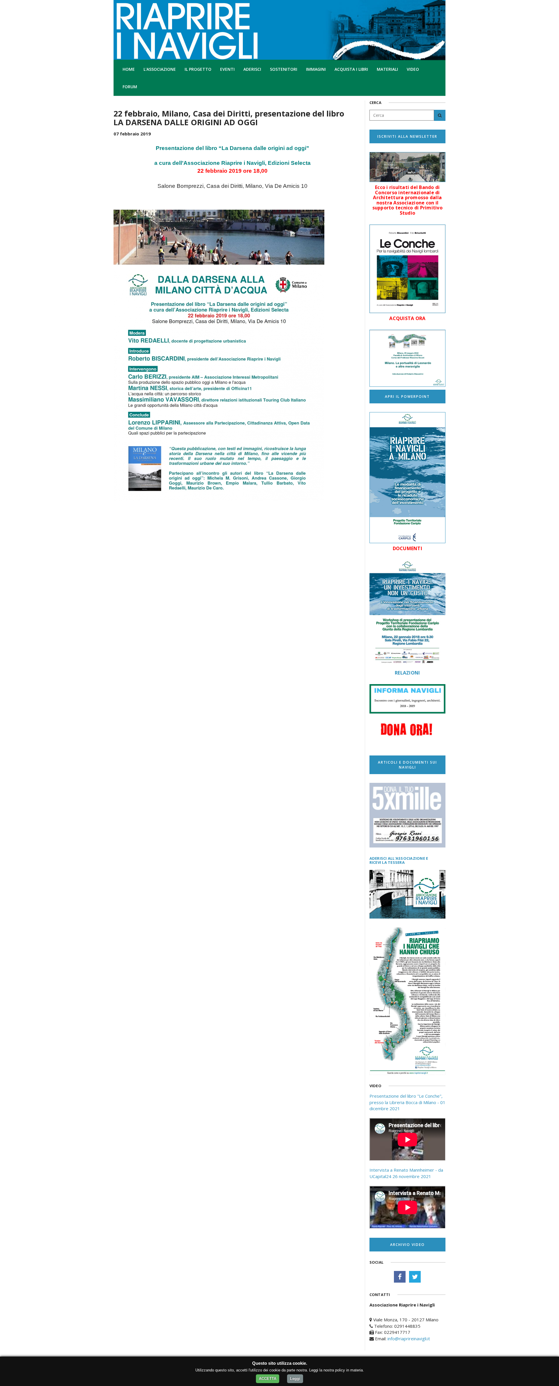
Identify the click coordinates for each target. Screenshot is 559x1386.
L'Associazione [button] (160, 69)
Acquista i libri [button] (351, 69)
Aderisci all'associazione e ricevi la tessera (398, 860)
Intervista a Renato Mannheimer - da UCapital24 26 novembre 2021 (406, 1173)
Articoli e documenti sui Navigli (407, 765)
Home (129, 69)
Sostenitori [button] (283, 69)
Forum (130, 86)
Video (413, 69)
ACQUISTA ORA (407, 318)
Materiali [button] (387, 69)
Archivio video (407, 1244)
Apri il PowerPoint (407, 396)
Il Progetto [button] (198, 69)
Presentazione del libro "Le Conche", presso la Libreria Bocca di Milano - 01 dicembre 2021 (407, 1102)
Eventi (227, 69)
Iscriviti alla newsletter (407, 136)
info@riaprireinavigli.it (409, 1338)
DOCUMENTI (407, 548)
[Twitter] (415, 1277)
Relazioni (407, 673)
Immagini (316, 69)
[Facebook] (400, 1277)
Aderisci (252, 69)
